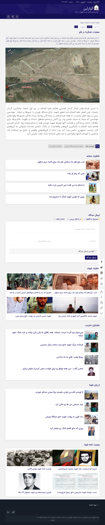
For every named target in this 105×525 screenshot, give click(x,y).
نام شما (92, 241)
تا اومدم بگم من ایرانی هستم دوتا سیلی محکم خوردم (59, 392)
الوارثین (52, 520)
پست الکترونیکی (44, 241)
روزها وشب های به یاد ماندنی (69, 357)
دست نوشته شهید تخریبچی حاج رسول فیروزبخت (77, 492)
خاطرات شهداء (85, 22)
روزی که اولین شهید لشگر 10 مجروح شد (66, 196)
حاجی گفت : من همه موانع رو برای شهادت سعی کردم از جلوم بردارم (53, 368)
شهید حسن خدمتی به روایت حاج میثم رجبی (33, 316)
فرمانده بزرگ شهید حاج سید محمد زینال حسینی (61, 344)
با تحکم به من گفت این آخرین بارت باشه (66, 185)
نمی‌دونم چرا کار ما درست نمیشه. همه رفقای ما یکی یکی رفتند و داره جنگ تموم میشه (47, 334)
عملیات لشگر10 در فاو (89, 32)
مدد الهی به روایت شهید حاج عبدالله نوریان (64, 416)
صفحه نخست (95, 22)
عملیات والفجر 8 (55, 146)
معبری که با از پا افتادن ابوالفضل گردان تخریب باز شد (30, 292)
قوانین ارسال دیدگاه (86, 251)
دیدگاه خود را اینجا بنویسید (85, 229)
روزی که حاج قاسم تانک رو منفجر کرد (66, 428)
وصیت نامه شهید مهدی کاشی (39, 468)
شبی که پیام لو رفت (75, 173)
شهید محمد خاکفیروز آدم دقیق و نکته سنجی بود (77, 316)
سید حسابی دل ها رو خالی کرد (69, 404)
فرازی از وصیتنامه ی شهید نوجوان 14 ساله (34, 492)
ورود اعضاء (92, 505)
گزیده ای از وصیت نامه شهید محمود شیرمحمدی (77, 468)
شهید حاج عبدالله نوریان (74, 146)
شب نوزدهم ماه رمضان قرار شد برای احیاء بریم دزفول (61, 162)
